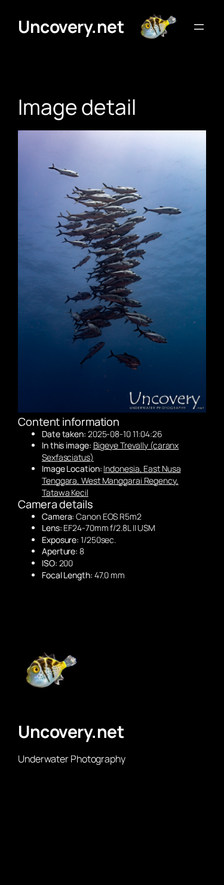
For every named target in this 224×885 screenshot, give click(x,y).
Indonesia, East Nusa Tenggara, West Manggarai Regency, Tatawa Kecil (111, 480)
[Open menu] (199, 27)
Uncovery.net (71, 26)
